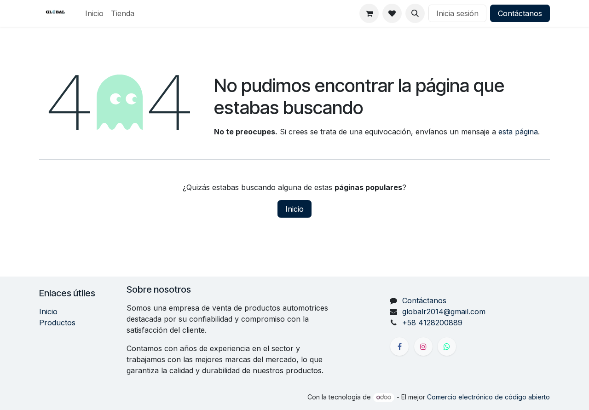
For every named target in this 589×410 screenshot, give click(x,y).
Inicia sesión (457, 13)
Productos (57, 322)
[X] (447, 346)
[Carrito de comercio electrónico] (369, 13)
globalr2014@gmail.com (443, 311)
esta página (518, 131)
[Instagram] (423, 346)
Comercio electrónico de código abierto (488, 397)
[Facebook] (399, 346)
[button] (415, 13)
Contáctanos (520, 13)
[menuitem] (94, 13)
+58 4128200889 (432, 322)
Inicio (294, 209)
